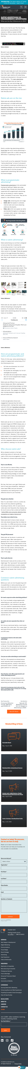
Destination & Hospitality (7, 966)
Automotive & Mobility (7, 981)
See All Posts (14, 711)
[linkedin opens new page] (2, 1040)
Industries (4, 963)
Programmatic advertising (8, 185)
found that (4, 150)
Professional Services (6, 971)
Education (3, 978)
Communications (5, 947)
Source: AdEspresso (5, 347)
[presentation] (6, 7)
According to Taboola (7, 107)
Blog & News (5, 999)
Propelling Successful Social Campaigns (11, 992)
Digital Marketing (5, 945)
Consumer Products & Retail (8, 976)
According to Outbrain (18, 407)
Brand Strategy (5, 952)
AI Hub (3, 1009)
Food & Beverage (5, 973)
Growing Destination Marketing (9, 987)
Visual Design (4, 949)
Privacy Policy (17, 1063)
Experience (4, 985)
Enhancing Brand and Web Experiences (11, 990)
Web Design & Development (8, 942)
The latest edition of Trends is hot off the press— (13, 2)
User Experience (5, 957)
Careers (3, 1004)
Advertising (4, 954)
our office (11, 934)
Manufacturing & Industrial (8, 968)
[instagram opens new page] (7, 1040)
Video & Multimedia (6, 959)
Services (3, 940)
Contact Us (4, 1006)
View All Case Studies (6, 995)
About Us (3, 1001)
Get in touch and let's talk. (7, 689)
